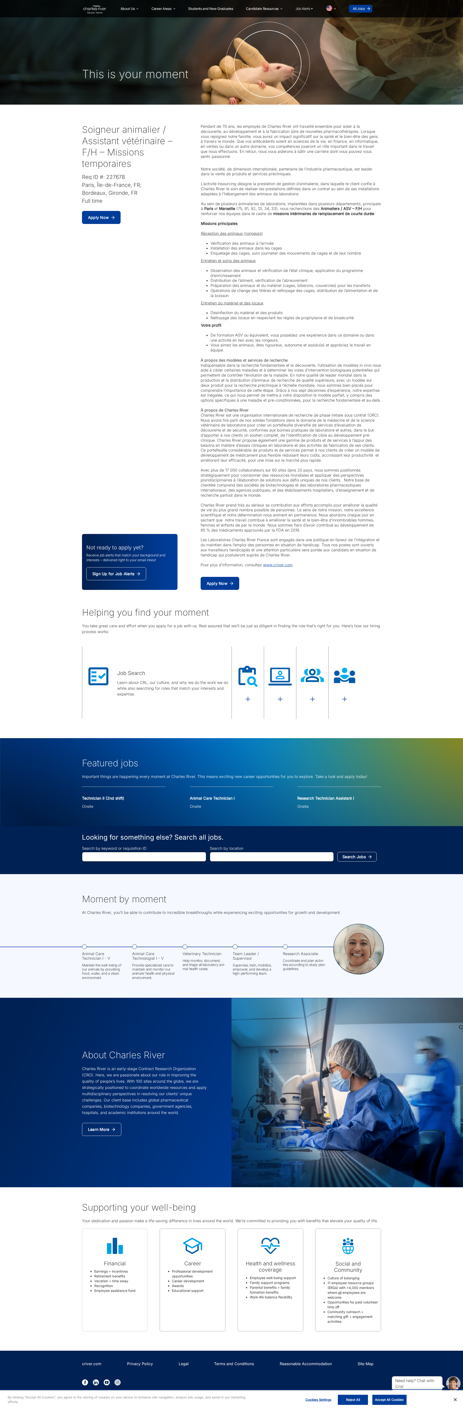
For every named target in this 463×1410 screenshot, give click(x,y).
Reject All (353, 1400)
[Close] (455, 1399)
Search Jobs (354, 856)
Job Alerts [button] (302, 9)
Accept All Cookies (389, 1400)
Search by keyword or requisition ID (114, 848)
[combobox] (144, 857)
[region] (231, 1400)
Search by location (226, 848)
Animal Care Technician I (212, 798)
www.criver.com (278, 564)
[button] (130, 8)
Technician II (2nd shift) (103, 798)
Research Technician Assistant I (325, 798)
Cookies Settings (318, 1400)
